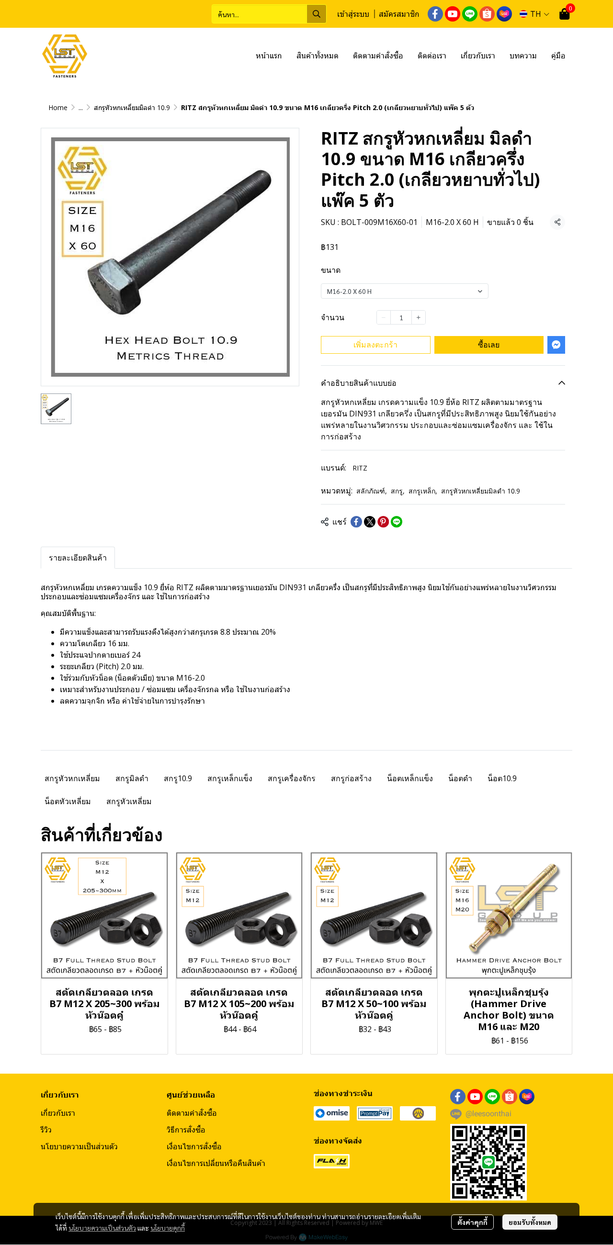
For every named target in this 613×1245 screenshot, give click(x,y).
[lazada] (504, 14)
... (81, 107)
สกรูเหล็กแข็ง (229, 778)
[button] (269, 14)
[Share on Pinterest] (383, 521)
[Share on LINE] (396, 521)
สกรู (398, 490)
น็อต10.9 (502, 778)
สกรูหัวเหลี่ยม (129, 801)
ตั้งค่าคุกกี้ (472, 1222)
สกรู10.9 (178, 778)
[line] (469, 14)
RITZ (359, 467)
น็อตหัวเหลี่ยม (68, 801)
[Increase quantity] (418, 317)
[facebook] (435, 14)
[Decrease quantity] (383, 317)
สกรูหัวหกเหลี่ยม (72, 778)
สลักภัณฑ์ (371, 490)
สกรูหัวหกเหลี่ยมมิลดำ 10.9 (132, 107)
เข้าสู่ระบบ (353, 14)
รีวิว (46, 1129)
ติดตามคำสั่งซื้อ (192, 1113)
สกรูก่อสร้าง (351, 778)
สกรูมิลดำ (131, 778)
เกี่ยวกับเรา (58, 1113)
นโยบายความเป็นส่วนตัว (102, 1227)
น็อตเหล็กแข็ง (410, 778)
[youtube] (452, 14)
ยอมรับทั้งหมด (530, 1222)
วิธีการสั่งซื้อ (186, 1129)
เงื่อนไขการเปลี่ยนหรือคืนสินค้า (216, 1163)
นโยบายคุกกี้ (167, 1227)
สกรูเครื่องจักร (292, 778)
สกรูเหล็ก (423, 490)
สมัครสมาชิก (399, 14)
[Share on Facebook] (356, 521)
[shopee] (487, 14)
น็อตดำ (460, 778)
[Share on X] (369, 521)
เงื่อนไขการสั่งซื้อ (194, 1146)
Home (58, 107)
